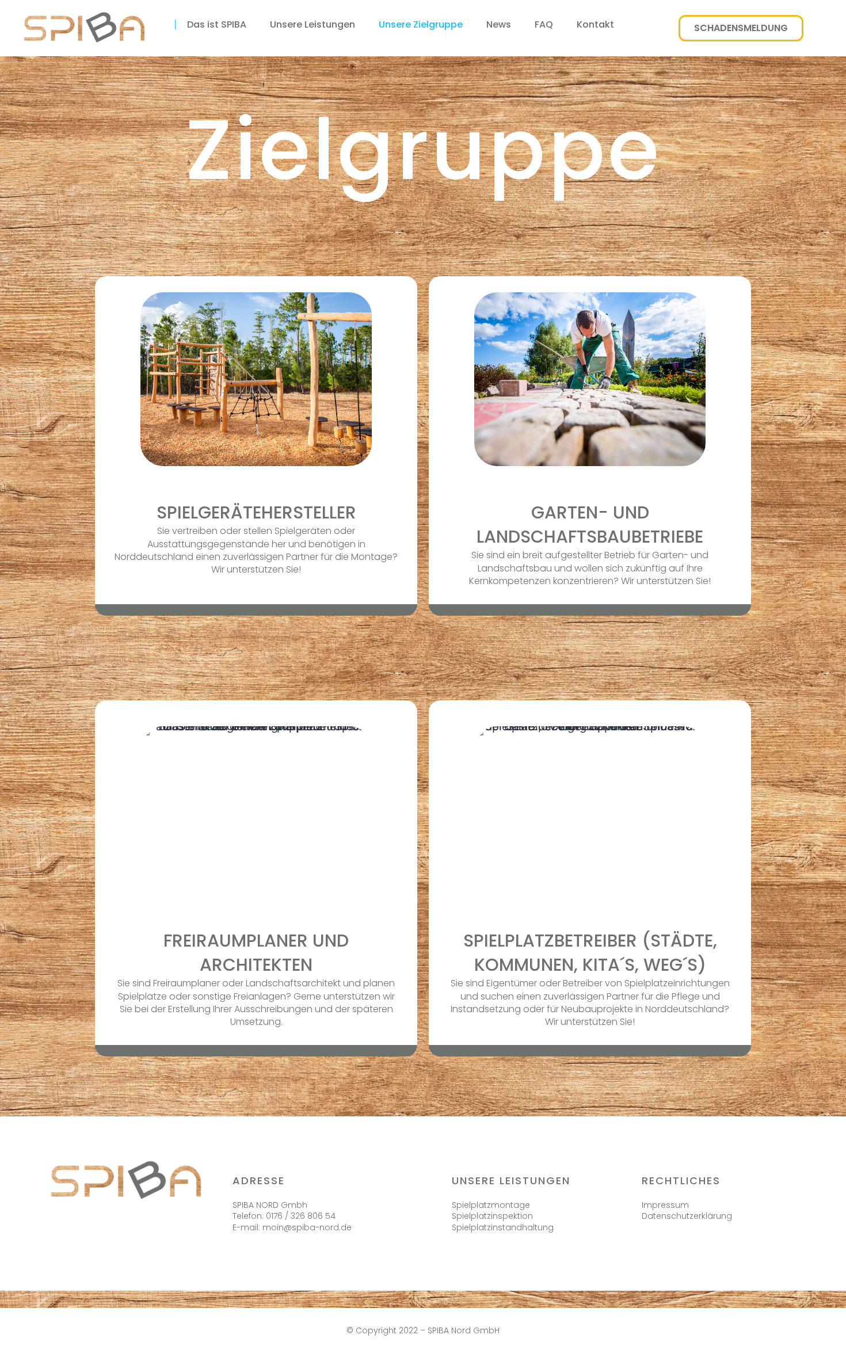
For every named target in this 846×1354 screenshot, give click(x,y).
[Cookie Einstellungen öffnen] (25, 1338)
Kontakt (595, 25)
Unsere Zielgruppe (421, 25)
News (498, 25)
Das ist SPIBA (216, 25)
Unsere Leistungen (312, 25)
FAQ (544, 25)
